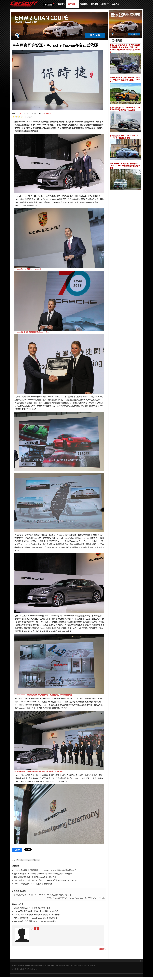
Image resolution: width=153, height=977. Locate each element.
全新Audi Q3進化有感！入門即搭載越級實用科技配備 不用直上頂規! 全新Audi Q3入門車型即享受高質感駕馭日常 (125, 48)
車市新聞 (72, 4)
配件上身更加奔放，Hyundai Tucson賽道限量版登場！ (35, 918)
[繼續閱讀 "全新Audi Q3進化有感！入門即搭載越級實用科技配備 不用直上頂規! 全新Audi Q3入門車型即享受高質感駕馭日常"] (125, 64)
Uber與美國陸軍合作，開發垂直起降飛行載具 (32, 908)
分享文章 (17, 850)
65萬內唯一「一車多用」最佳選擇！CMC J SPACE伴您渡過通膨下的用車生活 (125, 165)
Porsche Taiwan (32, 860)
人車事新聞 (47, 114)
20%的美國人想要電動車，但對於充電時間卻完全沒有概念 (37, 914)
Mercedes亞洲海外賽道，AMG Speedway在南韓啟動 (35, 921)
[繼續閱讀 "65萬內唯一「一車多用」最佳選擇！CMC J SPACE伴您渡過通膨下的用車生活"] (125, 180)
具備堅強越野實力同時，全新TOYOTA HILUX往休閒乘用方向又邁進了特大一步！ (125, 79)
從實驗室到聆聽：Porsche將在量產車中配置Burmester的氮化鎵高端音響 (43, 874)
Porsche (20, 860)
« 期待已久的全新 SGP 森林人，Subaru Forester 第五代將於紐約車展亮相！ (42, 894)
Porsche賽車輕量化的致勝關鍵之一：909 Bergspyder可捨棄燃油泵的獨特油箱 (45, 870)
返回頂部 (102, 949)
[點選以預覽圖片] (57, 79)
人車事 (19, 114)
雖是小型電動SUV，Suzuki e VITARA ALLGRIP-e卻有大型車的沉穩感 (125, 109)
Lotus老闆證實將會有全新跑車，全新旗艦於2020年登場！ (37, 911)
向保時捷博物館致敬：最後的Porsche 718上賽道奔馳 (35, 877)
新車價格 (61, 4)
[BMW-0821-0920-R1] (125, 23)
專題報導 (94, 4)
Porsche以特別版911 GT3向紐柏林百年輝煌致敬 (33, 884)
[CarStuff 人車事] (24, 1)
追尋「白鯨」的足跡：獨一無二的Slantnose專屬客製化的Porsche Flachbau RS (45, 880)
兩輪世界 (115, 4)
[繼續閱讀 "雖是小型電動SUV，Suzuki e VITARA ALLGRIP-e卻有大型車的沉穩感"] (125, 122)
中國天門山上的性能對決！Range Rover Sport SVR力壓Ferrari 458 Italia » (76, 898)
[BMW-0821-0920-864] (59, 26)
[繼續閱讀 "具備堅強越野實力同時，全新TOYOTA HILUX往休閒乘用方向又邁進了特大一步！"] (125, 94)
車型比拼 (105, 4)
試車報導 (84, 4)
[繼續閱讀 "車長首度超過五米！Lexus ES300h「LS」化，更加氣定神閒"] (125, 150)
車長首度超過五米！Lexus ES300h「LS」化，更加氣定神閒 (124, 136)
